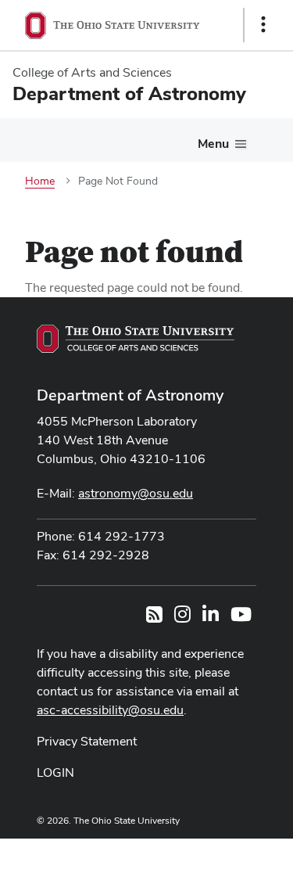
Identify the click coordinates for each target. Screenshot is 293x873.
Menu (213, 143)
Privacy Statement (87, 741)
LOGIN (55, 772)
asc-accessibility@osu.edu (110, 710)
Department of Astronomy (130, 395)
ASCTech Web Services (207, 852)
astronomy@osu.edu (135, 493)
